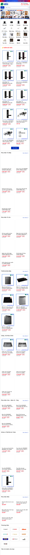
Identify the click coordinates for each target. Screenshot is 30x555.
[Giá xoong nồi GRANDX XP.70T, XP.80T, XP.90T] (22, 156)
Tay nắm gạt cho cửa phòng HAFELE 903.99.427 (21, 141)
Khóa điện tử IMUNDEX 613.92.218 (21, 63)
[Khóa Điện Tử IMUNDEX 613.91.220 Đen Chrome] (22, 89)
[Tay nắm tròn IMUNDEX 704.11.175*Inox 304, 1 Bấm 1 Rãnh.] (8, 128)
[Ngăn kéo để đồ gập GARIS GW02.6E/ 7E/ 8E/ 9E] (8, 240)
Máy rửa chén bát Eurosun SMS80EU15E (7, 338)
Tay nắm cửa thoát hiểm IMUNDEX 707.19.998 (7, 492)
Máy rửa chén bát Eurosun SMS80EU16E (21, 318)
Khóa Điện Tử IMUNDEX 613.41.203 (7, 102)
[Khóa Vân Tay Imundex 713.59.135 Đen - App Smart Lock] (8, 50)
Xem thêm (15, 148)
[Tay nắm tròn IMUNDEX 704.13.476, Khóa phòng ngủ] (22, 109)
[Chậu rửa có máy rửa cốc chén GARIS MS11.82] (8, 389)
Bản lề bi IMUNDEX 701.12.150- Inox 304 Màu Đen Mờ (7, 448)
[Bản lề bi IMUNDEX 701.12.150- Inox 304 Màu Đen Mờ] (8, 434)
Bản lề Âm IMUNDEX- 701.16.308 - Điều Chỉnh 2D (7, 428)
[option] (15, 14)
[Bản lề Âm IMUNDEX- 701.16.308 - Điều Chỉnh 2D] (8, 414)
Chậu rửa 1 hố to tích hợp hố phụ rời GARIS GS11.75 (7, 363)
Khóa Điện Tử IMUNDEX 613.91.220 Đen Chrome (21, 102)
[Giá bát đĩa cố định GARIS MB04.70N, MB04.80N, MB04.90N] (8, 196)
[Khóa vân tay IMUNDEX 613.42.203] (22, 70)
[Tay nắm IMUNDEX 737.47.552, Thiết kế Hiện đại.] (8, 499)
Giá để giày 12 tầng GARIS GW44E (21, 254)
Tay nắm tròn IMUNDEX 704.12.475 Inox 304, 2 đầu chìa (21, 492)
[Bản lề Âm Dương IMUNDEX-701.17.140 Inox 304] (22, 434)
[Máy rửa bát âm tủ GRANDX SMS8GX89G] (8, 285)
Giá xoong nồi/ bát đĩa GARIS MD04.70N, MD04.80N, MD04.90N (21, 189)
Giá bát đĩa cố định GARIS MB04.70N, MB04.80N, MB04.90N (7, 209)
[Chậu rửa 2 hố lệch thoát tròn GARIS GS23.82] (22, 350)
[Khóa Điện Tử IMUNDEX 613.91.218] (8, 70)
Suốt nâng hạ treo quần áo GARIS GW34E (7, 274)
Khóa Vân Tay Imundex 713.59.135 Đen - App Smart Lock (7, 63)
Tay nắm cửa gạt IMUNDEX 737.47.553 (21, 512)
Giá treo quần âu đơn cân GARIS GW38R (7, 234)
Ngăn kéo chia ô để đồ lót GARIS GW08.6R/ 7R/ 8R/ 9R (22, 234)
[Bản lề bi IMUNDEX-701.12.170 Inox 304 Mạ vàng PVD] (8, 454)
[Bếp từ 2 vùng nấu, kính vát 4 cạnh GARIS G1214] (22, 285)
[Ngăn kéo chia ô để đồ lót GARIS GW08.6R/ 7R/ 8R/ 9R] (22, 220)
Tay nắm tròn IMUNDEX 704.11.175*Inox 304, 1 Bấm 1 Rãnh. (7, 141)
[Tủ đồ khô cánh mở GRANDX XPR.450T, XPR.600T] (8, 156)
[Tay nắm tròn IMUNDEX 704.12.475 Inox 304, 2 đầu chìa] (22, 479)
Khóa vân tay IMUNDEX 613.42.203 (21, 83)
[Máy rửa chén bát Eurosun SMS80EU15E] (8, 325)
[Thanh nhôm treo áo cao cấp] (8, 543)
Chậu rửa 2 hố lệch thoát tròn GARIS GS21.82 (20, 383)
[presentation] (3, 32)
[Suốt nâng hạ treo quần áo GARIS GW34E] (8, 260)
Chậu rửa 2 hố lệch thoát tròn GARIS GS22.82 (6, 383)
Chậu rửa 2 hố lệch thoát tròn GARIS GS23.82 (20, 363)
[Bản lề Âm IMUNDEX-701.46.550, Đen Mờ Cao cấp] (22, 414)
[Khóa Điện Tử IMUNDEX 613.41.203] (8, 89)
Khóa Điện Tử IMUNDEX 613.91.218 (7, 83)
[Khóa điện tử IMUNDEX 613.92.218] (22, 50)
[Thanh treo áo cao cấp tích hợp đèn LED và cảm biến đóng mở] (22, 543)
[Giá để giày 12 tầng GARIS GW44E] (22, 240)
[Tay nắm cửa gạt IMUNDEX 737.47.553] (22, 499)
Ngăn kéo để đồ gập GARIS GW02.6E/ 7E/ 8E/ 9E (7, 254)
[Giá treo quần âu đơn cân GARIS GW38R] (8, 220)
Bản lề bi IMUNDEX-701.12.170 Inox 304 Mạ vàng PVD (7, 468)
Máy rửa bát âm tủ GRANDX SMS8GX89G (7, 298)
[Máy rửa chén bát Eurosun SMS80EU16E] (22, 305)
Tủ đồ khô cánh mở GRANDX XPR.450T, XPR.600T (6, 169)
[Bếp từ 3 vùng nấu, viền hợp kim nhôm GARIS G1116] (8, 305)
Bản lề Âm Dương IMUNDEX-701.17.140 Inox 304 (21, 448)
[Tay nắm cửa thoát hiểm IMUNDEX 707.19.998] (8, 479)
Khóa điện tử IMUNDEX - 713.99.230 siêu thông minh (8, 121)
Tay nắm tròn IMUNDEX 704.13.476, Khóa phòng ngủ (21, 121)
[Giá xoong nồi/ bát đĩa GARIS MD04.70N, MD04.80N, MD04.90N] (22, 176)
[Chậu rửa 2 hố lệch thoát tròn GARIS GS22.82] (8, 370)
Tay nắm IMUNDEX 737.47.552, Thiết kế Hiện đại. (6, 512)
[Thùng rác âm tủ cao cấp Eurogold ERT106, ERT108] (8, 176)
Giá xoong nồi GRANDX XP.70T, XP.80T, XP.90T (22, 169)
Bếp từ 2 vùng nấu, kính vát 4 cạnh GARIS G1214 (22, 298)
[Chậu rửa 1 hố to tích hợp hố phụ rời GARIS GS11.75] (8, 350)
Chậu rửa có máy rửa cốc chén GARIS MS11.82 (7, 403)
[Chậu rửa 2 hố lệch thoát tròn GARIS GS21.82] (22, 370)
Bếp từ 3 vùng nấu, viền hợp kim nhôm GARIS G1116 (7, 318)
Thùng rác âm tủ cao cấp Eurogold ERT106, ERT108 (7, 189)
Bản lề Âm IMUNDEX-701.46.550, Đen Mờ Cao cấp (22, 428)
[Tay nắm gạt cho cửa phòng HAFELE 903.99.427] (22, 128)
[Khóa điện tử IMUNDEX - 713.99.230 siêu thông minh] (8, 109)
